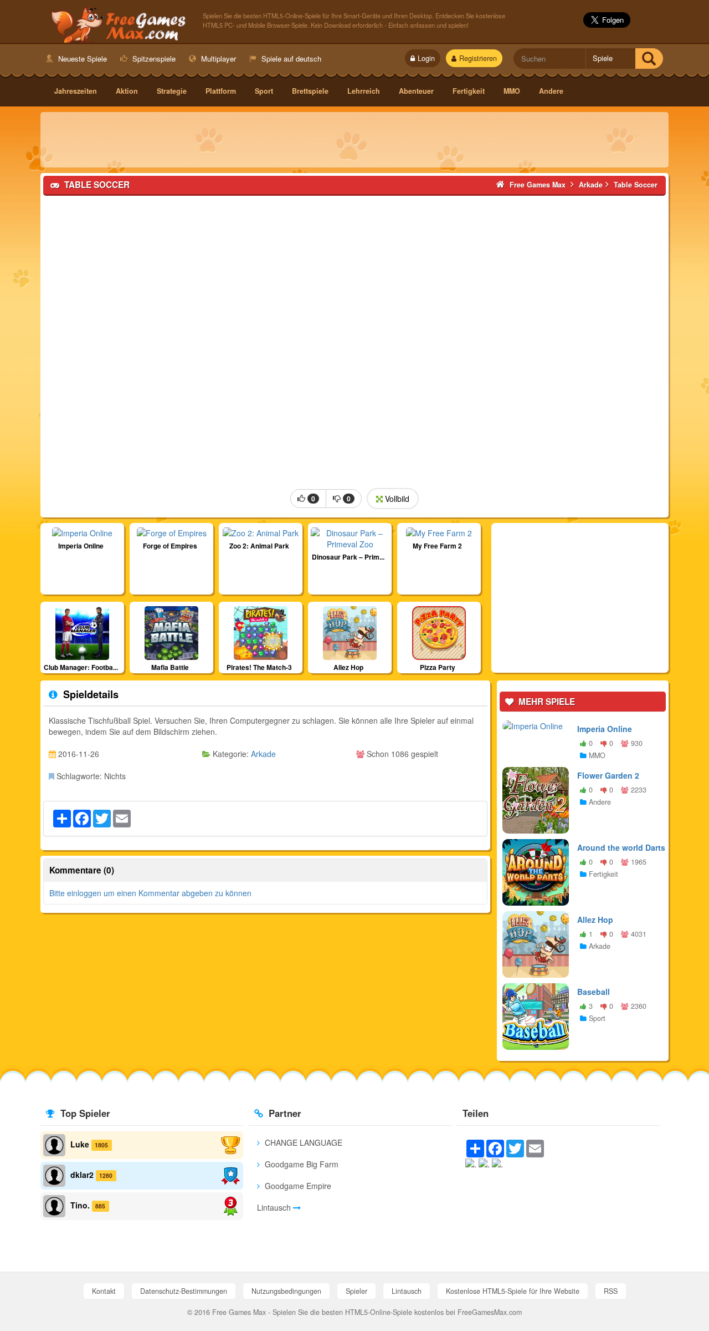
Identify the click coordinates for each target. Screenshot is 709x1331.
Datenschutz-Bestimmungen (183, 1291)
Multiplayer (217, 58)
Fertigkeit (469, 91)
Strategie (172, 91)
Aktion (127, 91)
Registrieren (478, 58)
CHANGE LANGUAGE (302, 1142)
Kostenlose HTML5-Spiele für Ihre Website (512, 1291)
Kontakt (104, 1291)
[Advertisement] (354, 140)
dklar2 (82, 1174)
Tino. (80, 1205)
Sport (264, 91)
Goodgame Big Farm (300, 1164)
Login (426, 58)
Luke (79, 1144)
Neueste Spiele (81, 58)
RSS (611, 1291)
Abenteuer (416, 91)
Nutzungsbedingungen (286, 1291)
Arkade (263, 753)
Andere (551, 91)
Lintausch (275, 1207)
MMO (512, 91)
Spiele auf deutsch (290, 58)
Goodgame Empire (297, 1185)
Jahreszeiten (75, 91)
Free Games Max (116, 23)
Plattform (220, 91)
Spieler (356, 1291)
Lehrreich (363, 91)
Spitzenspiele (153, 58)
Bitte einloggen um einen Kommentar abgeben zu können (150, 892)
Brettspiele (310, 91)
